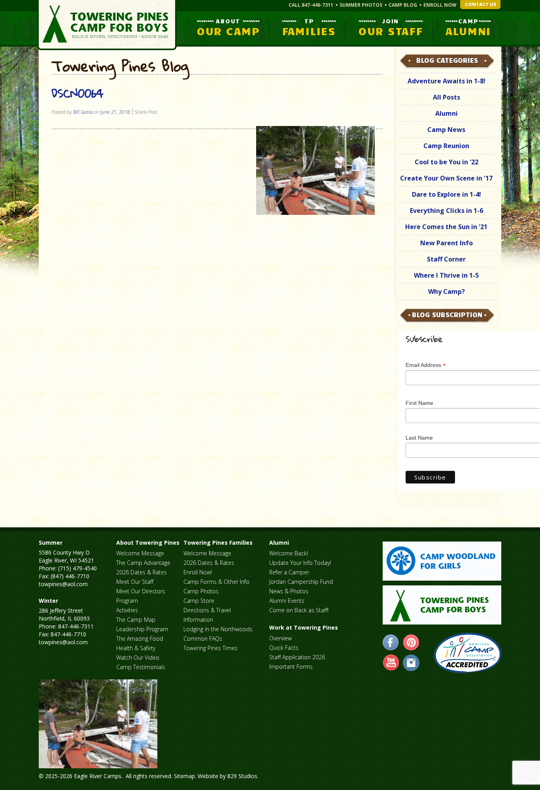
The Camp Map (135, 619)
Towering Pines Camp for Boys (107, 25)
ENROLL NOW (440, 5)
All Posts (446, 97)
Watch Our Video (137, 657)
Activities (127, 610)
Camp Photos (201, 591)
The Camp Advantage (143, 562)
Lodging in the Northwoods (218, 629)
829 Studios (242, 776)
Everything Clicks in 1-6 (446, 210)
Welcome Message (140, 553)
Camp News (446, 129)
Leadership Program (142, 629)
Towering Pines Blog (120, 66)
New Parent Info (446, 243)
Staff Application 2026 (297, 657)
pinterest (411, 642)
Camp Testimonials (140, 667)
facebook (391, 642)
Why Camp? (446, 291)
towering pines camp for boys (442, 604)
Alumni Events (286, 600)
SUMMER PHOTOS (361, 5)
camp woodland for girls (442, 561)
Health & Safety (135, 648)
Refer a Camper (289, 572)
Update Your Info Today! (300, 562)
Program (127, 600)
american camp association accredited (467, 653)
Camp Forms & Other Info (216, 581)
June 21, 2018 (115, 112)
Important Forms (291, 666)
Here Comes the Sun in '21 (446, 226)
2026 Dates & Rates (141, 572)
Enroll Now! (197, 572)
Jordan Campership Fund (301, 581)
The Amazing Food (139, 638)
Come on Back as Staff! (299, 610)
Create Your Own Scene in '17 (446, 178)
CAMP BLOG (403, 5)
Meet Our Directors (140, 591)
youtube (391, 663)
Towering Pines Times (210, 648)
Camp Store (198, 600)
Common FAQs (202, 638)
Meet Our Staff (134, 581)
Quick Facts (283, 647)
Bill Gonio (83, 112)
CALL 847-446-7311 (311, 5)
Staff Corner (446, 259)
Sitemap (184, 776)
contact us (480, 4)
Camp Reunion (446, 145)
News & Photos (288, 591)
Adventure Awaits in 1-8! (446, 81)
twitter (411, 663)
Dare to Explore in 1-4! (446, 194)
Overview (280, 638)
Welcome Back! (288, 553)
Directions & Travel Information (207, 614)
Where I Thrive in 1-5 (446, 275)
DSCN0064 (77, 93)
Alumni (446, 113)
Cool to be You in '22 (446, 162)
